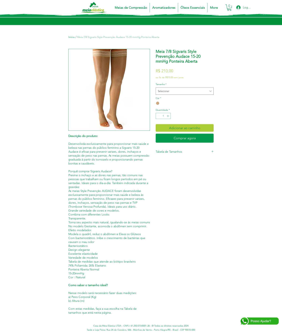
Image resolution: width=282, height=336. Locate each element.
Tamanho (161, 84)
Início (71, 37)
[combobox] (185, 91)
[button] (131, 7)
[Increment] (168, 116)
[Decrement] (158, 116)
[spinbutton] (163, 116)
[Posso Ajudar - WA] (259, 321)
